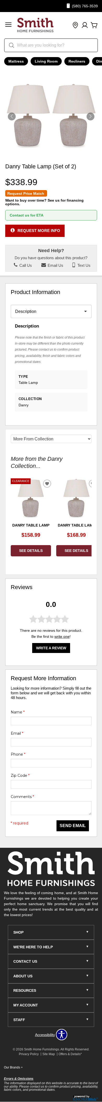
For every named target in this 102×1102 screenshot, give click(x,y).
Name (18, 712)
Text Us (83, 265)
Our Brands (13, 1067)
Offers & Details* (70, 1054)
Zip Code (20, 775)
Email (17, 733)
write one (62, 636)
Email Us (55, 265)
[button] (8, 25)
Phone (18, 754)
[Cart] (94, 25)
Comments (22, 796)
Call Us (25, 265)
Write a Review (51, 648)
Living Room (46, 61)
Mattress (16, 61)
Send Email (73, 825)
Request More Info (39, 230)
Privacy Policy (29, 1054)
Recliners (77, 61)
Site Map (48, 1054)
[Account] (84, 25)
